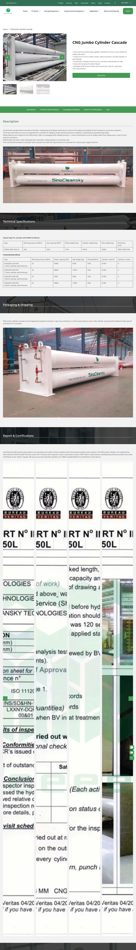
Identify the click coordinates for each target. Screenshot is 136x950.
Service (69, 3)
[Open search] (115, 3)
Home (25, 11)
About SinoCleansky (111, 11)
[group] (10, 89)
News (93, 3)
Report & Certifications (93, 110)
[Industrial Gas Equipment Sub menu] (85, 11)
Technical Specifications (49, 110)
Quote (128, 11)
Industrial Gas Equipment (74, 11)
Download (84, 3)
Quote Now (101, 75)
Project (60, 3)
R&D (76, 3)
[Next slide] (62, 57)
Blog (100, 3)
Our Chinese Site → (12, 3)
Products (35, 11)
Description (31, 110)
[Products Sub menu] (39, 11)
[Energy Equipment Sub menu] (59, 11)
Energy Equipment (51, 11)
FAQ (108, 110)
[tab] (32, 78)
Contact (107, 3)
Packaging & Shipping (71, 110)
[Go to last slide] (7, 57)
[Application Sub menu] (99, 11)
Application (94, 11)
